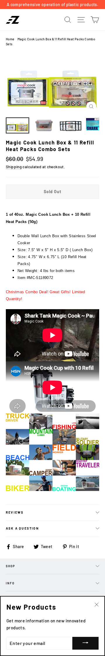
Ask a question (22, 528)
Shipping (14, 166)
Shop (10, 566)
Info (10, 583)
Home (10, 39)
